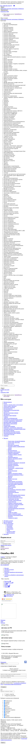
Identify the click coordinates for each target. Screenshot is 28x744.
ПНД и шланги (12, 487)
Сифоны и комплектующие (15, 503)
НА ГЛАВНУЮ (5, 565)
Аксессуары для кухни (14, 442)
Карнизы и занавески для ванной (16, 462)
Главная (3, 556)
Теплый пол (11, 509)
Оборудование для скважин (15, 481)
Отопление (9, 526)
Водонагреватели (12, 450)
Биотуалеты (11, 443)
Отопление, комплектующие (15, 483)
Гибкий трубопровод (13, 453)
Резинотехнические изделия (15, 497)
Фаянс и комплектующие (14, 514)
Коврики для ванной (13, 465)
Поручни (10, 493)
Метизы (10, 477)
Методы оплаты (11, 533)
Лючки (10, 472)
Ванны (10, 449)
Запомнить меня (6, 544)
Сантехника (10, 527)
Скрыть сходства (9, 694)
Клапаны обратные (13, 464)
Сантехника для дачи (13, 499)
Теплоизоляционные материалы (16, 508)
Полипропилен (12, 491)
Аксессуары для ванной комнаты (16, 441)
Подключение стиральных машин (16, 489)
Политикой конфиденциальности (12, 684)
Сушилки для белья (13, 505)
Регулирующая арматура (14, 496)
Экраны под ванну (13, 518)
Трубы (8, 530)
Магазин (6, 568)
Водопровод (10, 524)
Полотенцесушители (13, 492)
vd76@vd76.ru (9, 596)
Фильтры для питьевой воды (15, 515)
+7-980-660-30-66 (5, 5)
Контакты (6, 571)
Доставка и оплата (9, 569)
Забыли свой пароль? (6, 545)
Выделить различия (10, 695)
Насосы (10, 480)
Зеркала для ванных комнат (15, 458)
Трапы (9, 511)
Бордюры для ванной (13, 445)
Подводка (10, 488)
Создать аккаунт (5, 548)
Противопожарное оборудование (16, 495)
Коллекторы (11, 466)
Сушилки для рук (12, 507)
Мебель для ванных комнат (15, 473)
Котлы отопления (12, 470)
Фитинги (10, 516)
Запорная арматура (13, 457)
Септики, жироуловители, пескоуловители (14, 501)
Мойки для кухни (12, 478)
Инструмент (11, 460)
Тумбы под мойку (12, 512)
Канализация (11, 461)
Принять (3, 742)
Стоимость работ (11, 531)
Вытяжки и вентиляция (14, 452)
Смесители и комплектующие (15, 504)
